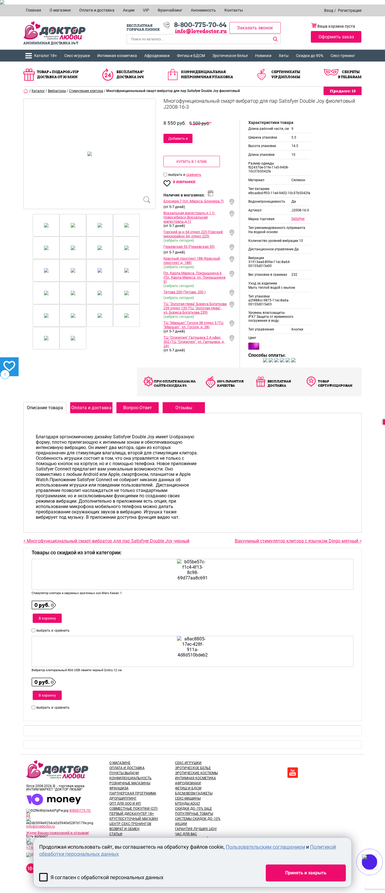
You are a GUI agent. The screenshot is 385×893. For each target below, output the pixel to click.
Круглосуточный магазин (133, 819)
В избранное (184, 182)
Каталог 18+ (45, 55)
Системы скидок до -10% (197, 819)
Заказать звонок (255, 27)
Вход (328, 10)
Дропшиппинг (123, 798)
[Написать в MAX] (377, 873)
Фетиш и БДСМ (191, 55)
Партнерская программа (132, 793)
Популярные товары (194, 814)
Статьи (115, 834)
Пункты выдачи (124, 773)
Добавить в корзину (178, 139)
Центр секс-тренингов (130, 824)
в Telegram (350, 77)
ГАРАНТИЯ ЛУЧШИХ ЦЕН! (196, 829)
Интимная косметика (117, 55)
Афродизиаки (157, 55)
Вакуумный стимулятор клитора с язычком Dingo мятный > (298, 541)
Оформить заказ (336, 37)
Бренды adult (187, 804)
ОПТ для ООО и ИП (125, 804)
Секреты (351, 72)
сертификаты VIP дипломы (285, 74)
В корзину (47, 618)
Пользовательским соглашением (265, 847)
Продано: (342, 91)
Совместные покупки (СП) (133, 809)
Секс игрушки (188, 763)
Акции (181, 824)
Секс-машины (188, 798)
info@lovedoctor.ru (201, 31)
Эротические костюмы (196, 773)
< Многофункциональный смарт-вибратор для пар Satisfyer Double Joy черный (106, 541)
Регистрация (350, 10)
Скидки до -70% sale (193, 809)
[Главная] (25, 91)
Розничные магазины (129, 783)
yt (292, 772)
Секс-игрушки (77, 55)
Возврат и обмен (124, 829)
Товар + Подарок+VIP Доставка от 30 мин (58, 74)
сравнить (193, 175)
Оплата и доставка (127, 768)
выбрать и (177, 175)
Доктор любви (54, 30)
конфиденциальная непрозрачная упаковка (207, 74)
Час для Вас (186, 834)
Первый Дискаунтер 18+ (131, 814)
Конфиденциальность (130, 778)
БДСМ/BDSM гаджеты (194, 793)
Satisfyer (298, 219)
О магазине (119, 763)
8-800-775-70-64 (200, 25)
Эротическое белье (230, 55)
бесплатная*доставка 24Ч (130, 74)
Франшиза (119, 788)
